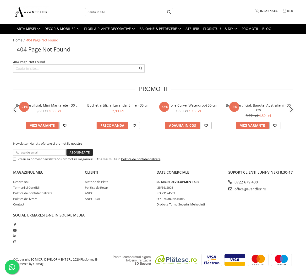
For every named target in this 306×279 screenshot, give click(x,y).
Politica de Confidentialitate (140, 159)
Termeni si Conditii (26, 187)
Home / (19, 40)
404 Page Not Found (42, 40)
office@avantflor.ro (250, 189)
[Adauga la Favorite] (64, 125)
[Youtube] (14, 230)
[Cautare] (169, 12)
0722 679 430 (246, 182)
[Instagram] (14, 241)
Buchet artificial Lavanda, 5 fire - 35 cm (118, 105)
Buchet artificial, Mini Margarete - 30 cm (48, 105)
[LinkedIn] (14, 236)
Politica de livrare (25, 199)
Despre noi (20, 182)
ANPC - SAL (93, 199)
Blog (266, 28)
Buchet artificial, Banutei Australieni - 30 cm (258, 107)
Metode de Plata (96, 182)
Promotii (250, 28)
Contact (18, 204)
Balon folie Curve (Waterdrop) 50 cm (188, 105)
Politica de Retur (96, 187)
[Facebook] (14, 224)
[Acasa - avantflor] (37, 12)
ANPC (89, 193)
